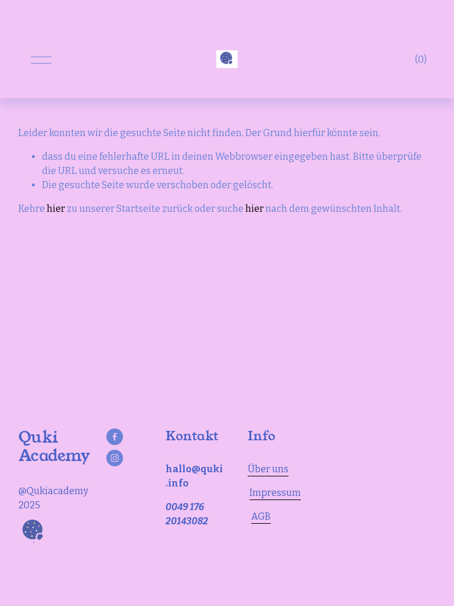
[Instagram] (114, 458)
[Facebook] (114, 436)
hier (56, 208)
